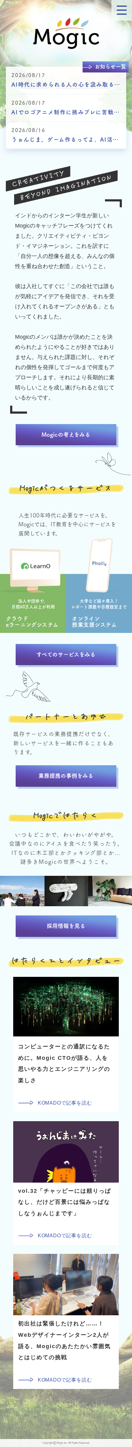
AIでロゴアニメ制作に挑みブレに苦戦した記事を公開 (65, 112)
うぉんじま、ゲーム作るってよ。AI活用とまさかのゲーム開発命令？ (65, 139)
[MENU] (121, 10)
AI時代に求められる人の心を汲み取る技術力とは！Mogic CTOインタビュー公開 (65, 84)
